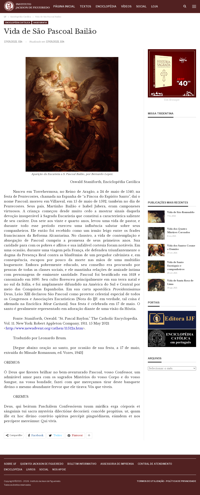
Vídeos (126, 6)
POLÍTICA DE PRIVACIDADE (181, 481)
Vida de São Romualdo (180, 212)
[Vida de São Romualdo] (156, 216)
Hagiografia (40, 22)
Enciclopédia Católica (17, 22)
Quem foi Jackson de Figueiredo (41, 463)
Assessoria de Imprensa (117, 463)
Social (141, 6)
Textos (85, 6)
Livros (30, 469)
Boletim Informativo (81, 463)
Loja (154, 6)
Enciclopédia (106, 6)
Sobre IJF (10, 463)
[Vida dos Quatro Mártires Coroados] (156, 233)
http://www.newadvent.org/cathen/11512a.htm (44, 328)
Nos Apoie (59, 469)
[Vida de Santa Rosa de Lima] (156, 285)
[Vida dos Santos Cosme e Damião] (156, 250)
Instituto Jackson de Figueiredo (45, 481)
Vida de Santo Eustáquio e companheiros (176, 266)
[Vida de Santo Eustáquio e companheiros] (156, 266)
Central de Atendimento (155, 463)
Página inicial (64, 6)
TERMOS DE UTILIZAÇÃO (150, 481)
